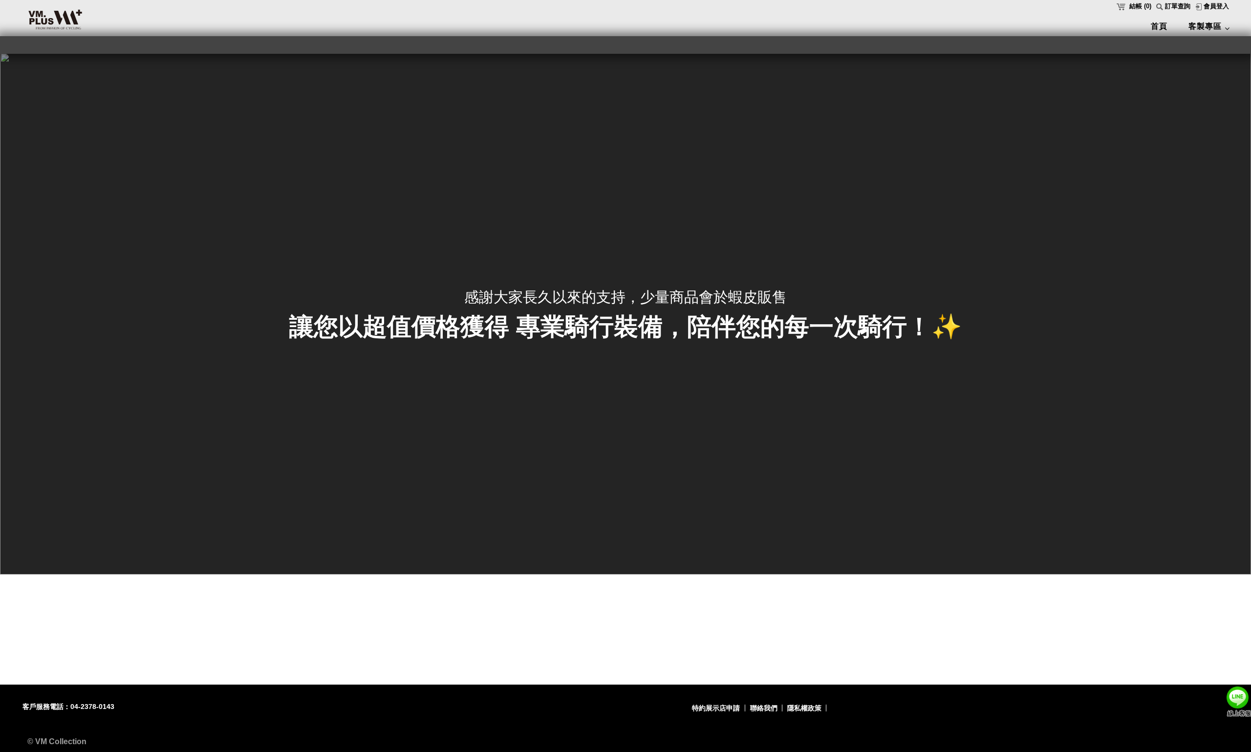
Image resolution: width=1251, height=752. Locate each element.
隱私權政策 (804, 708)
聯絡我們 (763, 708)
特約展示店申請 (716, 708)
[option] (625, 314)
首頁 (1159, 26)
